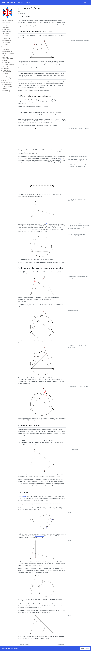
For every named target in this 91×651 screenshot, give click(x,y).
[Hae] (87, 3)
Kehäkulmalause (22, 496)
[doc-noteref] (60, 160)
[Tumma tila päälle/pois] (85, 2)
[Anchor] (31, 16)
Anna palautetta (85, 648)
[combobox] (87, 3)
